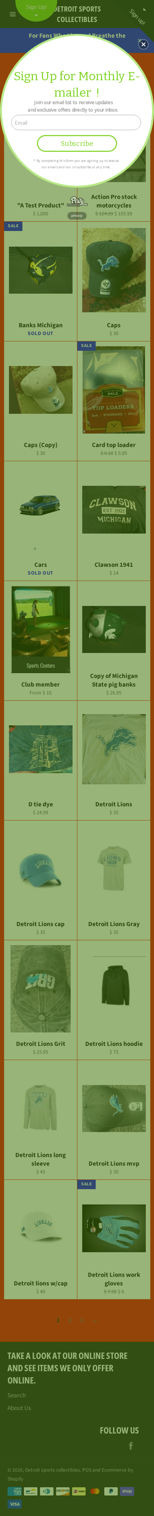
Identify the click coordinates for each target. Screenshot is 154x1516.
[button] (143, 44)
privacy (77, 215)
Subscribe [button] (77, 143)
